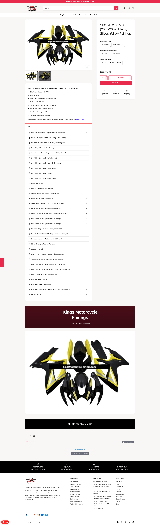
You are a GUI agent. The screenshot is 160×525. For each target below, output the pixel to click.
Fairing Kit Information (76, 504)
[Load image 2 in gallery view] (44, 76)
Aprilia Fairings (74, 496)
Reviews (118, 489)
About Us (119, 481)
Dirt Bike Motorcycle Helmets (101, 498)
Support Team (80, 119)
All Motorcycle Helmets (100, 481)
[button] (133, 8)
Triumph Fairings (75, 494)
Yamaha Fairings (75, 491)
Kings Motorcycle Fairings (34, 522)
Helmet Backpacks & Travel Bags (101, 505)
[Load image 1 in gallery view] (31, 76)
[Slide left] (85, 66)
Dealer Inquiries (121, 499)
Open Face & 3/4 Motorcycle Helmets (101, 492)
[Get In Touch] (128, 8)
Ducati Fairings (74, 486)
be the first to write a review (80, 453)
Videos (118, 501)
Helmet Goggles (98, 508)
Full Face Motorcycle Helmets (102, 484)
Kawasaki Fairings (75, 484)
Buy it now (115, 82)
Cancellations (120, 494)
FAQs (117, 484)
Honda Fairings (74, 481)
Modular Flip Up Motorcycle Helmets (101, 488)
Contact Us (119, 486)
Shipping (118, 491)
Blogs (118, 504)
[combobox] (80, 8)
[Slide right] (88, 66)
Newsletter (119, 496)
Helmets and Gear (77, 15)
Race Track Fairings (76, 501)
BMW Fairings (74, 499)
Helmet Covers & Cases (100, 501)
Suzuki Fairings (74, 489)
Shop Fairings (64, 15)
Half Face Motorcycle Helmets (102, 496)
